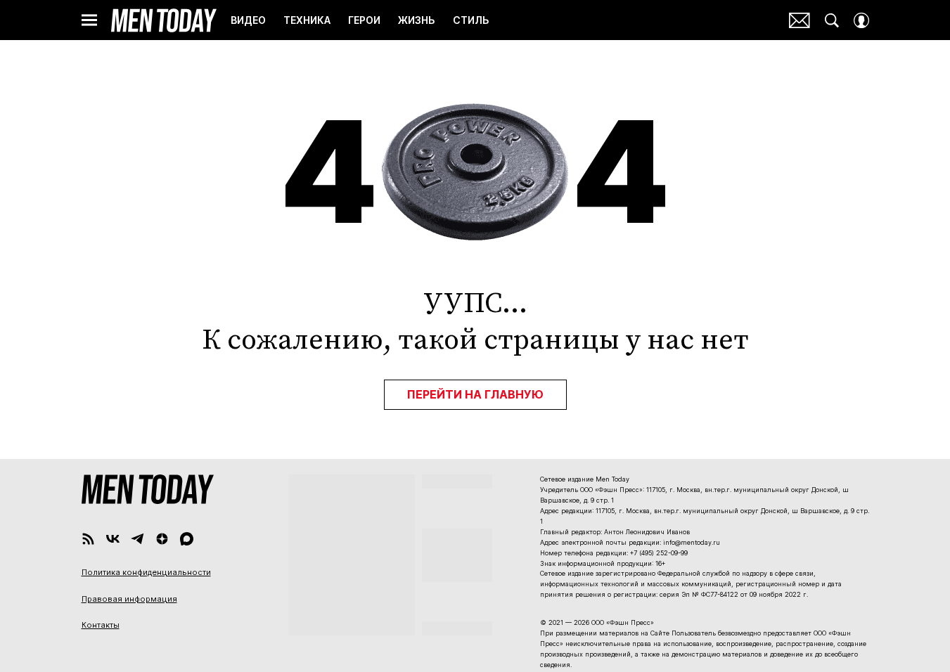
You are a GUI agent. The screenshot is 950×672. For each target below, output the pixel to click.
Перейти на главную (475, 394)
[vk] (113, 538)
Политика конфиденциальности (146, 572)
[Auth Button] (861, 20)
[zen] (162, 538)
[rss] (88, 538)
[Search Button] (832, 20)
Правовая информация (129, 599)
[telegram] (137, 538)
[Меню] (89, 20)
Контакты (101, 625)
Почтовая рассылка (799, 20)
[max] (186, 538)
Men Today (164, 20)
